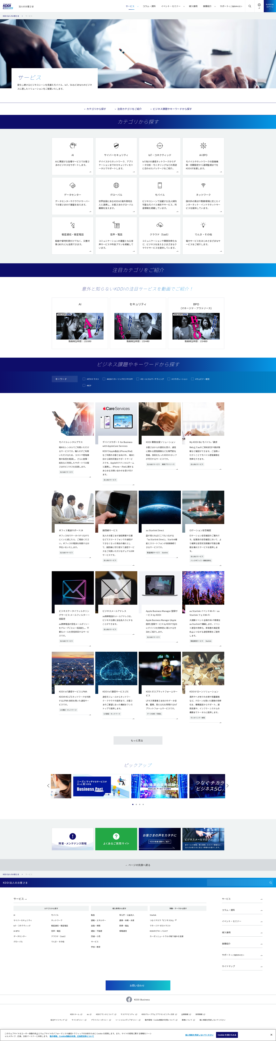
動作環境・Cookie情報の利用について (160, 1020)
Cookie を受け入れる (227, 1035)
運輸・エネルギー (98, 920)
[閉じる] (271, 1035)
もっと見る (137, 740)
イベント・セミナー (231, 921)
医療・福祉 (124, 925)
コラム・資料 (228, 909)
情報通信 (123, 931)
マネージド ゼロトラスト (160, 925)
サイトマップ (228, 966)
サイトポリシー (78, 1020)
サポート (233, 954)
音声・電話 (56, 931)
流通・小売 (95, 936)
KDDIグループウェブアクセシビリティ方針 (158, 1014)
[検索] (270, 882)
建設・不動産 (96, 931)
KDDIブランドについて (105, 1014)
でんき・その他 (57, 941)
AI (14, 915)
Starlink (153, 915)
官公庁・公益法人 (126, 915)
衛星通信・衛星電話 (59, 925)
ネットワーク (56, 920)
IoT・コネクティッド (22, 925)
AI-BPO (17, 931)
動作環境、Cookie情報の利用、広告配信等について (72, 1036)
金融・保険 (95, 925)
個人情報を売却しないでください (199, 1035)
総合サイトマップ (57, 1020)
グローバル (18, 941)
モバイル (55, 915)
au (88, 1014)
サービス (19, 899)
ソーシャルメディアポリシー (126, 1020)
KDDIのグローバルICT (159, 931)
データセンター (20, 936)
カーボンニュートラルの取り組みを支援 (166, 936)
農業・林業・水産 (126, 920)
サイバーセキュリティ (23, 920)
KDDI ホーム (74, 1014)
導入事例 (226, 932)
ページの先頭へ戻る (139, 865)
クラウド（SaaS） (59, 936)
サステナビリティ (127, 1014)
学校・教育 (95, 947)
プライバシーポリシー (99, 1020)
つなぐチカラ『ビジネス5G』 (162, 920)
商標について (187, 1020)
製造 (93, 915)
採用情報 (198, 1014)
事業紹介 (226, 943)
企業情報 (184, 1014)
